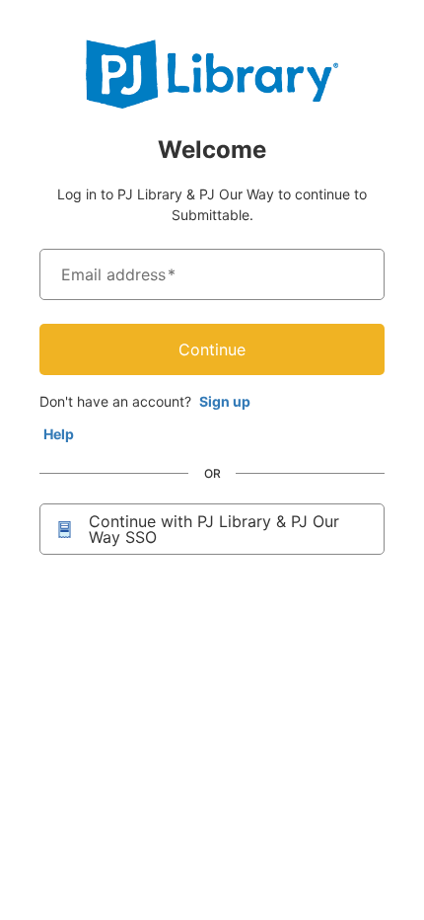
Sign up (224, 401)
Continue (212, 349)
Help (58, 433)
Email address (118, 274)
